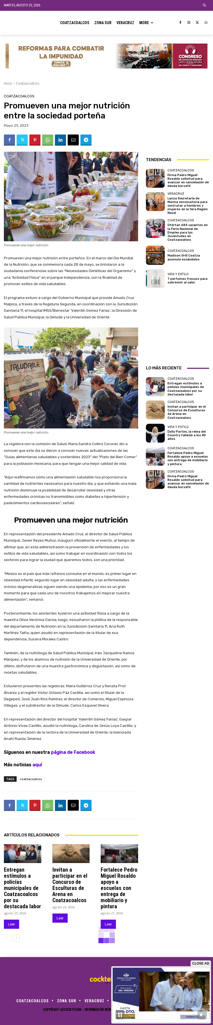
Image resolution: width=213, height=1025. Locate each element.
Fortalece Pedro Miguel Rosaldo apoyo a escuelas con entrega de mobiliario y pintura (119, 888)
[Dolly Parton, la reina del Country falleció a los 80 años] (155, 433)
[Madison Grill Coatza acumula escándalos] (155, 255)
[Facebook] (180, 23)
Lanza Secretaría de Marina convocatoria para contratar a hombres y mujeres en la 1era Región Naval (188, 206)
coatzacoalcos (31, 779)
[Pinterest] (34, 140)
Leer (11, 924)
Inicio (8, 83)
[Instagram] (189, 23)
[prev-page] (7, 938)
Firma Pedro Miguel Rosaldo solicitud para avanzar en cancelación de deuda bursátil (188, 180)
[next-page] (16, 938)
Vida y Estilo (178, 274)
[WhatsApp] (206, 23)
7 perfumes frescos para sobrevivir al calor (187, 280)
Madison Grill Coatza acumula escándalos (184, 257)
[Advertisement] (177, 122)
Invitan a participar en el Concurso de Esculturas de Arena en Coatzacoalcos (69, 885)
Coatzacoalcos (27, 83)
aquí (37, 764)
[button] (205, 5)
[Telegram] (86, 140)
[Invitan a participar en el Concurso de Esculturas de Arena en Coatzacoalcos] (71, 853)
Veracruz (176, 193)
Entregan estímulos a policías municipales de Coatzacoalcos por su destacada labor (22, 888)
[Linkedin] (60, 140)
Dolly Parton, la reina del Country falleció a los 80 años (187, 435)
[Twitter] (197, 23)
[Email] (73, 140)
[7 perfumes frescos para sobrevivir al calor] (155, 278)
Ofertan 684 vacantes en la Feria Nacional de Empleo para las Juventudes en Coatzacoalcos (188, 232)
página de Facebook (73, 752)
